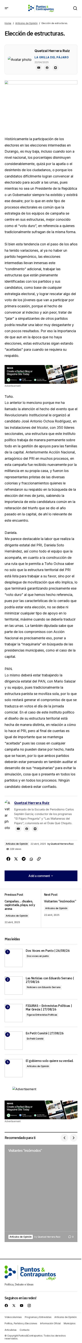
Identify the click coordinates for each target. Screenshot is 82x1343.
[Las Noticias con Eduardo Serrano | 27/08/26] (14, 985)
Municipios (70, 1323)
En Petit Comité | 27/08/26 (45, 1033)
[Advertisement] (41, 374)
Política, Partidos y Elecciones (21, 1323)
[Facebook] (47, 67)
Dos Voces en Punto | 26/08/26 (48, 951)
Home (8, 23)
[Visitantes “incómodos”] (41, 1193)
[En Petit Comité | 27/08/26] (14, 1040)
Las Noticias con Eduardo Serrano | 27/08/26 (50, 980)
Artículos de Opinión (26, 23)
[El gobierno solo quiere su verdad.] (14, 1068)
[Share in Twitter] (16, 859)
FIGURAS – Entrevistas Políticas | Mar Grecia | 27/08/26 (49, 1007)
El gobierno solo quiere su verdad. (49, 1061)
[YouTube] (38, 67)
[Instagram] (55, 67)
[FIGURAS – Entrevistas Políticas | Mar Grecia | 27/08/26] (14, 1013)
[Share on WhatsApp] (31, 859)
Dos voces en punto (38, 956)
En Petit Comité (35, 1038)
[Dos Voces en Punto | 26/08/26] (14, 958)
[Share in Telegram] (23, 859)
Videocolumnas (13, 1317)
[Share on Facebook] (8, 859)
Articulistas (11, 1329)
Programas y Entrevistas (38, 1317)
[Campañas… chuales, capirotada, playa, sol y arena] (23, 908)
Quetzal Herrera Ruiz (31, 803)
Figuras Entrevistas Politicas (42, 1014)
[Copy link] (39, 859)
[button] (6, 8)
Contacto (25, 1329)
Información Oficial (50, 1323)
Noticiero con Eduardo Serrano (44, 987)
